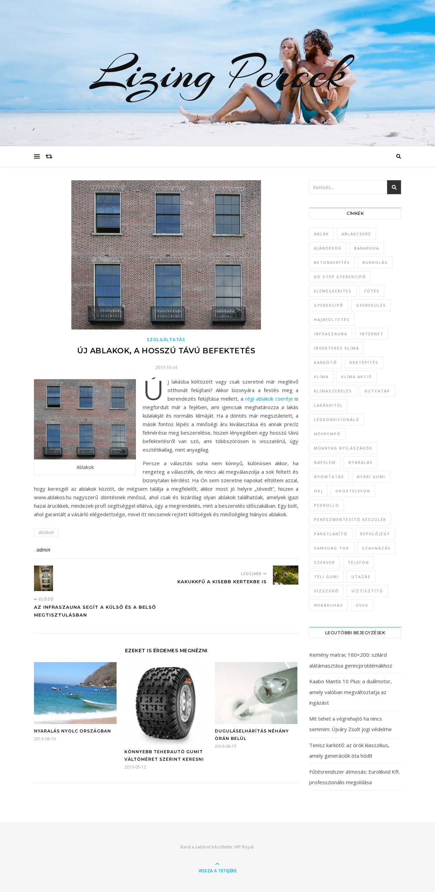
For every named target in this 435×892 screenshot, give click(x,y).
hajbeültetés (332, 319)
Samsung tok (331, 548)
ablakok (46, 532)
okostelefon (352, 490)
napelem (325, 462)
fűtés (372, 290)
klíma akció (356, 376)
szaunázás (376, 548)
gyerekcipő (329, 305)
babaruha (366, 248)
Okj (318, 490)
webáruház (328, 605)
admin (43, 549)
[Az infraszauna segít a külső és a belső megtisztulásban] (46, 578)
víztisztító (367, 590)
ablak (321, 233)
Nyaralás (360, 462)
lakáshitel (328, 405)
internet (372, 333)
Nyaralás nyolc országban (72, 731)
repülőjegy (375, 533)
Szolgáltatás (166, 339)
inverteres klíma (336, 348)
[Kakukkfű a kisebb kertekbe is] (285, 575)
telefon (358, 562)
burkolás (375, 262)
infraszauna (330, 333)
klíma (321, 376)
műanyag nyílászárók (343, 448)
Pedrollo (326, 505)
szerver (324, 562)
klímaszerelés (333, 390)
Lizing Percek (217, 73)
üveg (362, 605)
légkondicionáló (337, 419)
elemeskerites (333, 290)
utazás (361, 576)
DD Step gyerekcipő (340, 276)
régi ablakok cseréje (269, 398)
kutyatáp (377, 390)
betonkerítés (332, 262)
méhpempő (327, 433)
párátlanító (331, 533)
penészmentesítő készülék (350, 519)
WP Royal (244, 847)
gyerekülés (371, 305)
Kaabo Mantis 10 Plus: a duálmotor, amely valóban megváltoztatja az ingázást (350, 692)
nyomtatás (329, 476)
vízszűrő (326, 590)
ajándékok (328, 248)
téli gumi (326, 576)
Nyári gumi (371, 476)
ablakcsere (356, 233)
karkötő (325, 362)
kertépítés (364, 362)
